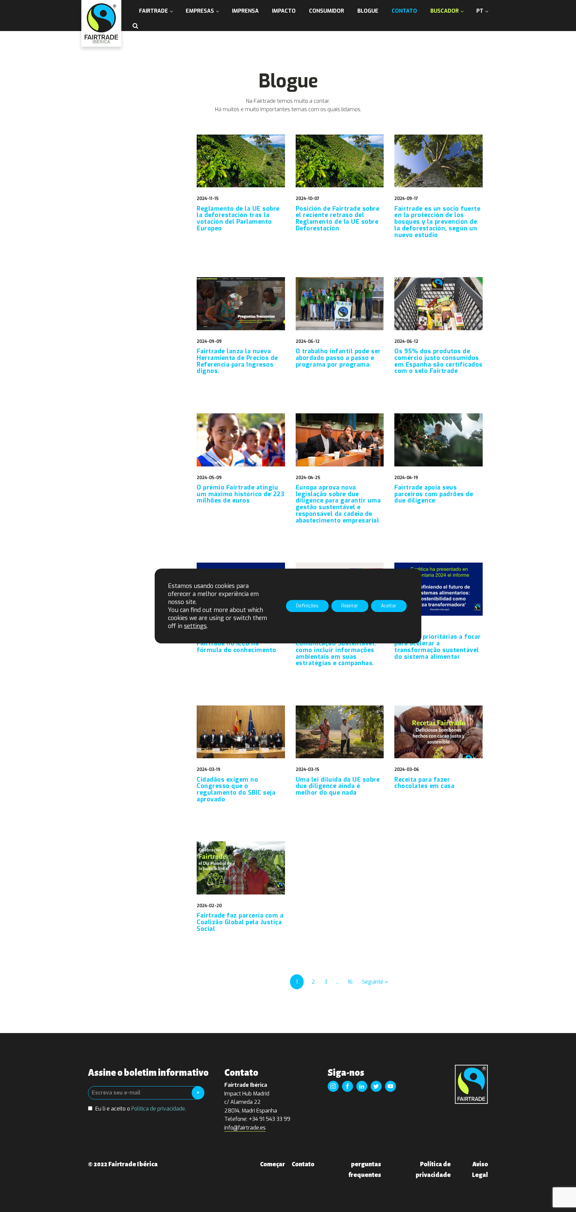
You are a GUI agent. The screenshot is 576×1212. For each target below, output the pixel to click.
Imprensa (245, 10)
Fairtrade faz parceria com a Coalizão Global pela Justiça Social (240, 922)
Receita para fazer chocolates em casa (424, 783)
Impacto (284, 10)
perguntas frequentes (364, 1169)
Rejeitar (349, 606)
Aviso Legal (480, 1169)
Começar (272, 1164)
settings (195, 626)
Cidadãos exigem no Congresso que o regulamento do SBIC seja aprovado (236, 790)
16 (350, 981)
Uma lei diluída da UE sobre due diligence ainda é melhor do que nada (338, 786)
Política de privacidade (433, 1169)
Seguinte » (375, 981)
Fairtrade (153, 10)
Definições (307, 606)
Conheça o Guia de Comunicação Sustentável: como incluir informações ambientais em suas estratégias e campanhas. (336, 650)
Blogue (367, 10)
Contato (404, 10)
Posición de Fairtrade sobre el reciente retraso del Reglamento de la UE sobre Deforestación (338, 219)
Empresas (200, 10)
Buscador (444, 10)
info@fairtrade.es (245, 1127)
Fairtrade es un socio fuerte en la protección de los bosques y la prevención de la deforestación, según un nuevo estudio (437, 222)
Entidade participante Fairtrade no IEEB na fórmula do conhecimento (236, 643)
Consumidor (326, 10)
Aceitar (389, 606)
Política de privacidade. (158, 1108)
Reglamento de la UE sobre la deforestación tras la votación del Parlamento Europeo (238, 219)
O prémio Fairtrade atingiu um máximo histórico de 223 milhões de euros (240, 494)
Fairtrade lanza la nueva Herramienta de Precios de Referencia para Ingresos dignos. (237, 361)
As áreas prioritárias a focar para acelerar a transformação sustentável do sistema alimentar (437, 647)
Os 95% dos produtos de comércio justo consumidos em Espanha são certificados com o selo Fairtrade (438, 361)
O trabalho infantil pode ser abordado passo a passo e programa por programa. (338, 358)
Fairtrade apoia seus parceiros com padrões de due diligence (433, 494)
